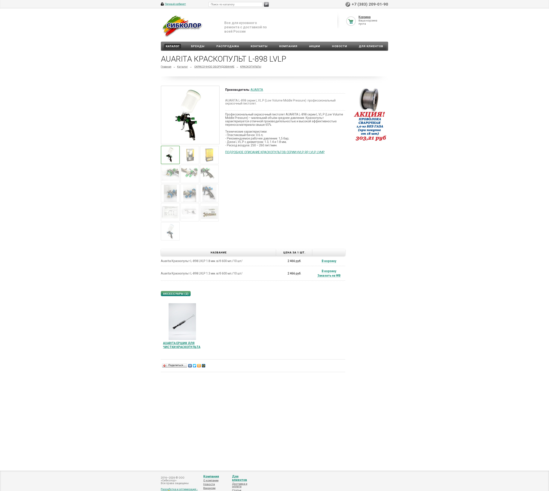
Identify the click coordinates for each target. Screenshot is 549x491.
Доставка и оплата (239, 485)
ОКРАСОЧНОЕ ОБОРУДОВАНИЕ (214, 66)
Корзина (365, 17)
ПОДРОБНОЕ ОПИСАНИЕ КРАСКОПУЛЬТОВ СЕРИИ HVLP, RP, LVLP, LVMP (275, 152)
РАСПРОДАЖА (227, 46)
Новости (339, 46)
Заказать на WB (329, 275)
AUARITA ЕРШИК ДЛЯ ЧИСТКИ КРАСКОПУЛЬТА (181, 345)
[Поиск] (266, 4)
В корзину (329, 261)
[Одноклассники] (199, 365)
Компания (288, 46)
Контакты (259, 46)
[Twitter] (194, 365)
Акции (314, 46)
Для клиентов (371, 46)
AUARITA (256, 89)
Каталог (172, 46)
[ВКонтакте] (190, 365)
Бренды (198, 46)
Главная (166, 66)
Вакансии (209, 488)
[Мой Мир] (203, 365)
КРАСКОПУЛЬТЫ (250, 66)
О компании (211, 480)
